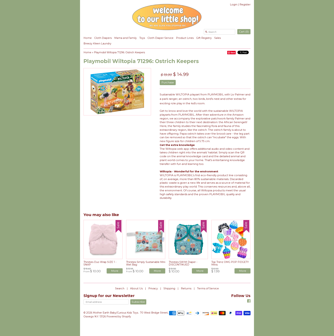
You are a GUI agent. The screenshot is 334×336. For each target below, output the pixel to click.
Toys (142, 38)
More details (114, 271)
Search (119, 288)
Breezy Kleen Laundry (97, 43)
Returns (186, 288)
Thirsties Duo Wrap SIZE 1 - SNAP (100, 263)
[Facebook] (248, 301)
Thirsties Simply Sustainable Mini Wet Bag (145, 263)
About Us (136, 288)
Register (245, 4)
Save (233, 52)
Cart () (244, 31)
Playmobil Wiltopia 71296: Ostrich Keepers (119, 52)
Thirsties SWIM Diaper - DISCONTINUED (183, 263)
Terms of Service (208, 288)
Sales (217, 38)
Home (88, 38)
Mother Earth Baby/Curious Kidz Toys (115, 312)
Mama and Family (125, 38)
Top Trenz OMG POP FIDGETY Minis (230, 263)
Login (233, 4)
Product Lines (185, 38)
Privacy (153, 288)
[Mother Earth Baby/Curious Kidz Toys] (167, 17)
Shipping (169, 288)
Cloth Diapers (103, 38)
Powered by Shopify (118, 316)
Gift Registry (204, 38)
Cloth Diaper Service (160, 38)
